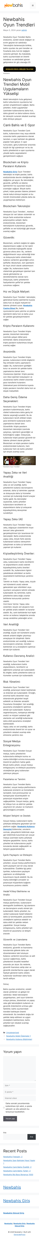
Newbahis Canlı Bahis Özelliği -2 (17, 1167)
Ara (4, 1132)
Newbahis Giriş (16, 1200)
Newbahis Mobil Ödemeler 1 (18, 1036)
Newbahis (12, 1187)
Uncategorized (12, 1033)
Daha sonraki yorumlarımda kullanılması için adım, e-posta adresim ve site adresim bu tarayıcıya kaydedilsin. (19, 1107)
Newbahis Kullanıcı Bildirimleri (19, 1039)
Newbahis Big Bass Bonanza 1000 (18, 1175)
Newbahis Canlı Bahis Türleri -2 (17, 1171)
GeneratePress (19, 1234)
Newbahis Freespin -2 (12, 1157)
